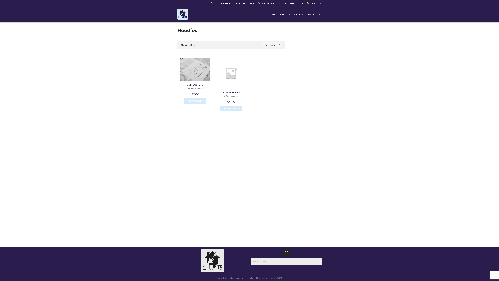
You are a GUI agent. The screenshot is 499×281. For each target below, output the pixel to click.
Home (272, 14)
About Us (285, 14)
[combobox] (271, 44)
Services (298, 14)
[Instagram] (286, 252)
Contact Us (313, 14)
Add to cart (194, 101)
